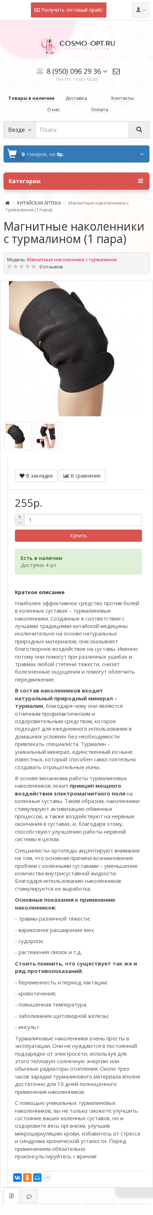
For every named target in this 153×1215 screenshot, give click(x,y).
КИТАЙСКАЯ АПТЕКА (39, 203)
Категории (25, 181)
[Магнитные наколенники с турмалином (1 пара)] (76, 349)
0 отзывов (51, 266)
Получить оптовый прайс (71, 9)
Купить (78, 535)
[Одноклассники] (27, 1177)
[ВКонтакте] (17, 1177)
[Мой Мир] (37, 1177)
